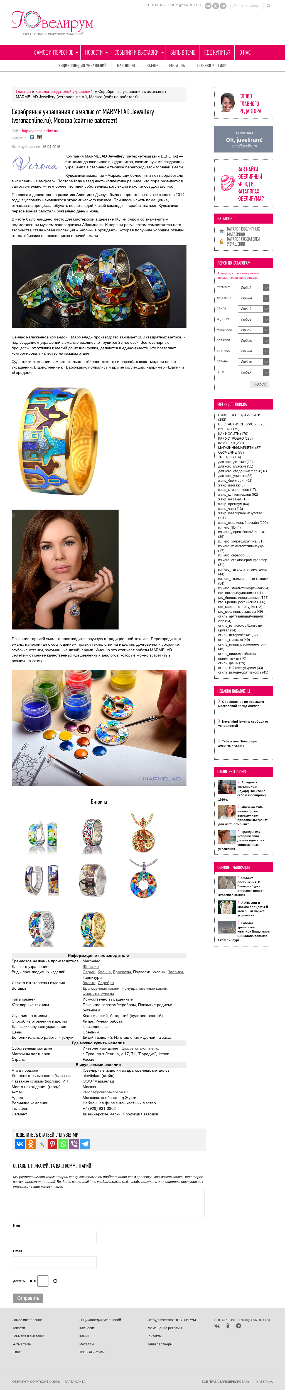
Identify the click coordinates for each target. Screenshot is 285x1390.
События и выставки (136, 52)
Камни (153, 66)
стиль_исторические (238, 635)
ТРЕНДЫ (229, 457)
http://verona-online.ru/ (40, 131)
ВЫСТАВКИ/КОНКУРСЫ (242, 424)
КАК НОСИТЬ (233, 434)
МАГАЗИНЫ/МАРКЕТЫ (239, 448)
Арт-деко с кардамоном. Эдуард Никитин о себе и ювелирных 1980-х (242, 791)
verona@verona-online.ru (105, 1092)
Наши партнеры (160, 1344)
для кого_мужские (235, 466)
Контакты (154, 1336)
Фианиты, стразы (98, 994)
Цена (221, 372)
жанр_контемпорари (238, 495)
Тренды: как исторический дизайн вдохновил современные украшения (242, 840)
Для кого (224, 297)
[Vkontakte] (20, 1144)
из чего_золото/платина (241, 541)
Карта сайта (75, 1381)
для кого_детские (235, 462)
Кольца (104, 972)
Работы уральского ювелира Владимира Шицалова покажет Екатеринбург (243, 931)
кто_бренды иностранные (243, 598)
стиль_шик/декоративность (243, 672)
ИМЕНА (228, 429)
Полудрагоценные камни (144, 988)
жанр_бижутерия (235, 481)
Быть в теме (182, 52)
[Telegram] (223, 6)
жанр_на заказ (233, 499)
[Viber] (74, 1144)
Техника (223, 350)
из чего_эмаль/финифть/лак (243, 588)
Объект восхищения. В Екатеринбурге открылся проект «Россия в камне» (241, 886)
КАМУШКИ (231, 443)
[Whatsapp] (63, 1144)
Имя (16, 1226)
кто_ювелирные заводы (240, 612)
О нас (245, 52)
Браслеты (122, 972)
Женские (91, 966)
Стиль (221, 308)
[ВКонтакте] (208, 6)
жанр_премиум (233, 504)
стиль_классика (234, 640)
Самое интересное (53, 52)
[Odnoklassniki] (215, 6)
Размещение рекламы (164, 1328)
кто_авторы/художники (240, 593)
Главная (23, 91)
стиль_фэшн (231, 663)
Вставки (223, 340)
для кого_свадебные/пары (242, 471)
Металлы (177, 66)
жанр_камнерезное (237, 490)
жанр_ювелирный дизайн (243, 523)
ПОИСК (260, 384)
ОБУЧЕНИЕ (231, 452)
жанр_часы (230, 509)
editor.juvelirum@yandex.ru (173, 5)
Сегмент (223, 287)
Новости (94, 52)
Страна (222, 361)
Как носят (126, 66)
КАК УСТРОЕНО (235, 438)
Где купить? (217, 52)
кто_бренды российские (241, 602)
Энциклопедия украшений (82, 66)
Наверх (262, 1381)
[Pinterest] (52, 1144)
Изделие (223, 319)
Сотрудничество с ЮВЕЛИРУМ (171, 1320)
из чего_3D (229, 527)
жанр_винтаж (231, 485)
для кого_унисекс (235, 476)
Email (17, 1251)
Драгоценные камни (101, 988)
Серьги (89, 972)
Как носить (87, 1328)
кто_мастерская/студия (240, 607)
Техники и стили (211, 66)
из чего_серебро (235, 555)
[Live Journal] (41, 1144)
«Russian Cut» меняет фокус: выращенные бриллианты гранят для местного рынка (242, 815)
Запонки (175, 972)
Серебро (106, 982)
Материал (224, 329)
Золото (89, 982)
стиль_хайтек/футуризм (240, 668)
